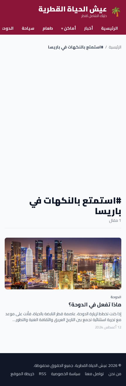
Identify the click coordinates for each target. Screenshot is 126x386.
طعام (47, 28)
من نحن (114, 374)
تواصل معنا (94, 374)
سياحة (28, 28)
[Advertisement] (63, 122)
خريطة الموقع (22, 374)
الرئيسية (109, 28)
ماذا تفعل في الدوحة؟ (95, 304)
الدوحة (115, 296)
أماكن (68, 28)
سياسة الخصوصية (65, 374)
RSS (42, 374)
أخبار (88, 28)
